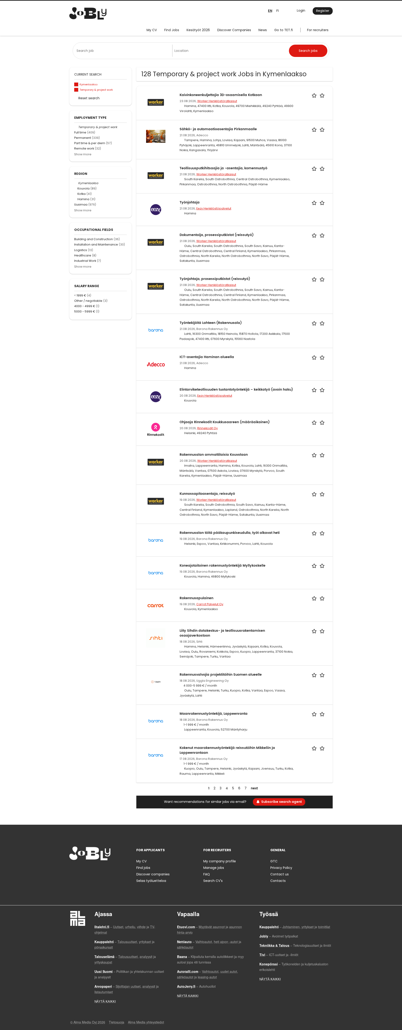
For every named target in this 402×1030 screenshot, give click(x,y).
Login (301, 10)
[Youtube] (102, 869)
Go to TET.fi (283, 30)
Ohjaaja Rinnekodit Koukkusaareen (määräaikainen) (225, 422)
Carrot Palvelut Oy (209, 604)
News (262, 30)
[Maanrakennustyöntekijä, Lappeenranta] (155, 720)
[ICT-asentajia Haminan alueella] (155, 364)
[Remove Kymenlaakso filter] (76, 183)
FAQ (206, 874)
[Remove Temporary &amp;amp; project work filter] (76, 127)
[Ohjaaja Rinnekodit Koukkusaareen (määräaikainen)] (155, 429)
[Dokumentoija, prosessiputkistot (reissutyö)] (155, 241)
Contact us (279, 874)
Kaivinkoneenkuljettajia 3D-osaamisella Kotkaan (221, 95)
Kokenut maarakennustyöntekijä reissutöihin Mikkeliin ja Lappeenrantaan (227, 750)
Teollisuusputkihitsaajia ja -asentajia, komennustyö (223, 168)
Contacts (278, 880)
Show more (82, 154)
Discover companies (153, 874)
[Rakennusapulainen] (155, 605)
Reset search (89, 98)
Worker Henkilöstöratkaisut (217, 101)
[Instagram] (80, 869)
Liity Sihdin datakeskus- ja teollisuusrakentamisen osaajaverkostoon (222, 633)
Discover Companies (234, 30)
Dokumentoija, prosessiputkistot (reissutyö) (217, 235)
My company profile (219, 861)
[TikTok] (95, 869)
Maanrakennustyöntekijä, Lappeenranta (214, 713)
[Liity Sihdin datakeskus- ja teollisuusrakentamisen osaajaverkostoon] (155, 637)
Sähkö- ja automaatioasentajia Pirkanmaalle (218, 129)
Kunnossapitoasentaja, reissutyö (207, 493)
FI (277, 10)
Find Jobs (171, 30)
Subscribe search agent (281, 801)
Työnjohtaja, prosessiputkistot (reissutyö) (215, 279)
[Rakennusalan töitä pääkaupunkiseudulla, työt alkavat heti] (155, 540)
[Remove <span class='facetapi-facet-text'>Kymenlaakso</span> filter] (76, 84)
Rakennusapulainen (196, 598)
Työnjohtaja (190, 202)
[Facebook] (72, 869)
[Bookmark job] (319, 95)
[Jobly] (88, 13)
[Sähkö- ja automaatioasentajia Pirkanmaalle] (155, 136)
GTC (274, 861)
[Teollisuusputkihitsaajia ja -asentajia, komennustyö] (155, 175)
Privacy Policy (281, 867)
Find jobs (143, 867)
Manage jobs (213, 867)
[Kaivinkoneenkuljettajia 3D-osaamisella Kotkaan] (155, 102)
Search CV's (213, 880)
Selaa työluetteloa (151, 880)
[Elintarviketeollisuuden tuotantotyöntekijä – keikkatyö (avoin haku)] (155, 396)
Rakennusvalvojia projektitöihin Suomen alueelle (221, 674)
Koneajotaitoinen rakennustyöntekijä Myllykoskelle (222, 565)
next (254, 788)
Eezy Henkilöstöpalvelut (213, 208)
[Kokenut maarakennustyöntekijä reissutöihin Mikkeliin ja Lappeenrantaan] (155, 754)
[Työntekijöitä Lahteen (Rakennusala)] (155, 329)
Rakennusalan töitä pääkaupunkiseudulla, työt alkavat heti (230, 532)
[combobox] (123, 50)
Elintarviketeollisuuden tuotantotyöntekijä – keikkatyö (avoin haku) (236, 389)
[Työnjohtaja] (155, 209)
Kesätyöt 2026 (198, 30)
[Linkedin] (88, 869)
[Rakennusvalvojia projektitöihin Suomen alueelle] (155, 681)
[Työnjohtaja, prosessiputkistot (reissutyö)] (155, 285)
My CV (152, 30)
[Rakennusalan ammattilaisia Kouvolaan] (155, 461)
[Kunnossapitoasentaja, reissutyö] (155, 500)
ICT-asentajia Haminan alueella (207, 357)
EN (270, 10)
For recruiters (317, 30)
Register (322, 10)
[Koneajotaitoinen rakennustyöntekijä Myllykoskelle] (155, 572)
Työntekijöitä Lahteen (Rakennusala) (211, 323)
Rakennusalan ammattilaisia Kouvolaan (214, 454)
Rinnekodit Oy (207, 428)
